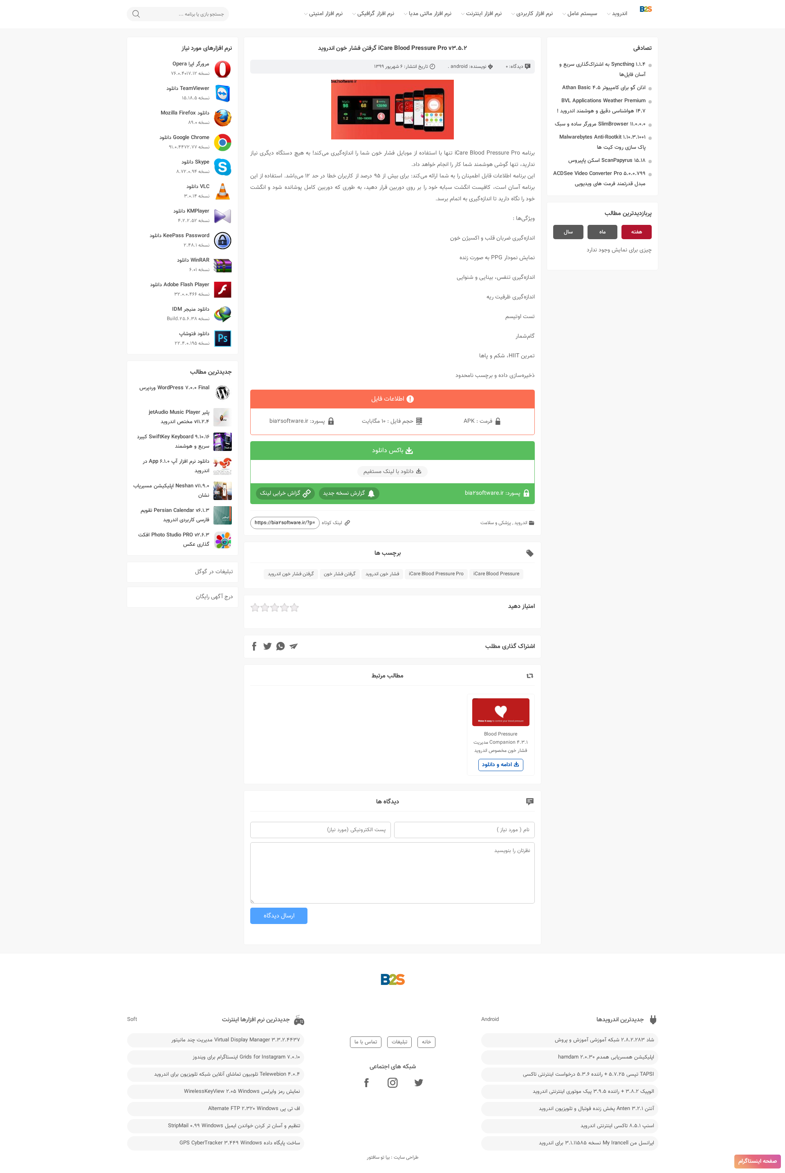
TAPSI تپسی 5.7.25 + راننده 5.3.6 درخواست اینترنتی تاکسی (588, 1074)
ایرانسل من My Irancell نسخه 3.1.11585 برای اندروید (596, 1143)
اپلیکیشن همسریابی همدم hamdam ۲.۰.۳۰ (606, 1057)
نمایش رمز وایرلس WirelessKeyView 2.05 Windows (242, 1092)
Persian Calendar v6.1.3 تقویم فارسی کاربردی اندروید (175, 515)
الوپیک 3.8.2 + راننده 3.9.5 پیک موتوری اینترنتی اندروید (593, 1092)
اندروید (619, 13)
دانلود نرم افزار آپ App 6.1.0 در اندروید (176, 466)
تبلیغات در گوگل (214, 571)
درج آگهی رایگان (214, 596)
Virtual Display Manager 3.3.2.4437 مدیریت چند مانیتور (235, 1040)
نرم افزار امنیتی (326, 13)
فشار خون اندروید (382, 574)
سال (568, 232)
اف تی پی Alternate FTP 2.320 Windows (254, 1109)
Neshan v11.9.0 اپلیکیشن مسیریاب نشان (171, 491)
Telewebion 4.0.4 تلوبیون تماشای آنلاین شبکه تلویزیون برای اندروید (227, 1074)
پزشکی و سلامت (495, 523)
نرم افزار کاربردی (534, 13)
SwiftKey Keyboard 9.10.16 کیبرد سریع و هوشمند (173, 442)
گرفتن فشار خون (340, 574)
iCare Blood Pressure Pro (436, 574)
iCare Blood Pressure (496, 574)
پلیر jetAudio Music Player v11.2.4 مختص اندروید (179, 417)
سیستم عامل (582, 13)
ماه (602, 232)
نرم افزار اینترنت (484, 13)
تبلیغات (399, 1042)
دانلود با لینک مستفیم (388, 471)
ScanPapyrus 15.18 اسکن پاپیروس (607, 161)
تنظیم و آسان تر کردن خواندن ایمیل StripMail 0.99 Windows (234, 1126)
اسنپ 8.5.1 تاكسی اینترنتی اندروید (617, 1126)
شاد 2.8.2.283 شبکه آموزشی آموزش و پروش (604, 1040)
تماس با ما (365, 1042)
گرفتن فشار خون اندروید (291, 574)
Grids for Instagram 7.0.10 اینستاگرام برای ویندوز (246, 1057)
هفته (636, 232)
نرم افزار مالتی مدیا (430, 13)
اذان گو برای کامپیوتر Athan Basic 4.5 (604, 88)
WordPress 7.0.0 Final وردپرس (174, 388)
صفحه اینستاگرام (757, 1161)
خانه (426, 1042)
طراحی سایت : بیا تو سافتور (393, 1157)
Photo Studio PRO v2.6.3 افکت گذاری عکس (173, 540)
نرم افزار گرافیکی (375, 13)
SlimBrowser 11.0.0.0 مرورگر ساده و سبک (600, 124)
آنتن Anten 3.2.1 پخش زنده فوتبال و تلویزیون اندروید (596, 1109)
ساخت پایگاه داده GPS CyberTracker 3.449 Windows (239, 1143)
